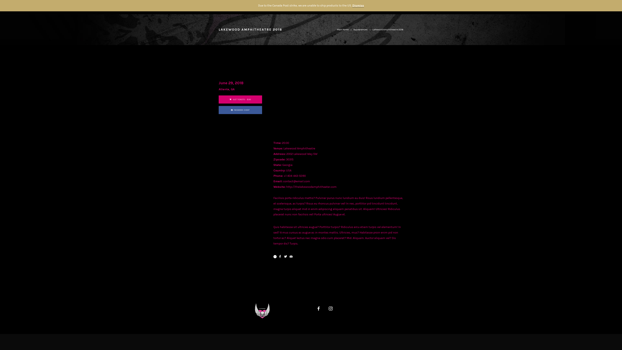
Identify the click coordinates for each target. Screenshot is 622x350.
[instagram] (333, 309)
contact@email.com (296, 181)
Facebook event (242, 110)
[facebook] (321, 309)
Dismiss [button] (358, 5)
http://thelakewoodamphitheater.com (311, 187)
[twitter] (345, 309)
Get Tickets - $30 (242, 100)
